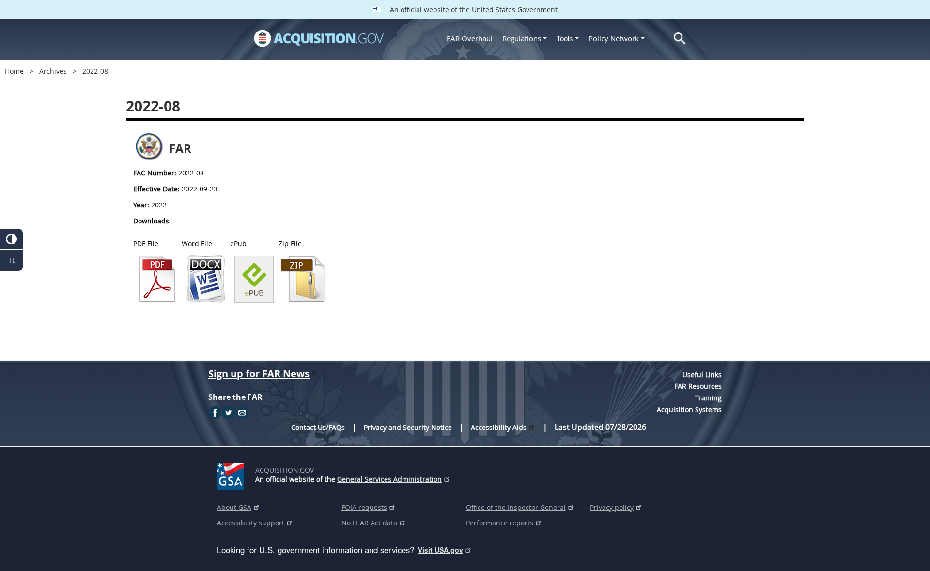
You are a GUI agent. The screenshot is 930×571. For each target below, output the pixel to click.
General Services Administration (389, 479)
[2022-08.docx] (206, 300)
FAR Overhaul (470, 38)
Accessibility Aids (499, 427)
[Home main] (318, 38)
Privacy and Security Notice (408, 427)
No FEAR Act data (369, 522)
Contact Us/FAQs (318, 427)
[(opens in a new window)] (232, 474)
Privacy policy (612, 507)
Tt (11, 260)
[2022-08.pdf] (157, 300)
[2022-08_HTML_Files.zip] (303, 300)
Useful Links (702, 374)
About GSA (234, 507)
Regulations (521, 38)
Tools (566, 38)
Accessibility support (250, 522)
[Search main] (680, 38)
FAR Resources (698, 386)
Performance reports (499, 522)
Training (708, 397)
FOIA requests (364, 507)
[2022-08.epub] (254, 300)
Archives (53, 71)
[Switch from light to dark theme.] (11, 239)
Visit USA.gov (440, 549)
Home (14, 71)
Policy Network (614, 38)
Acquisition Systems (689, 409)
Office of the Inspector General (516, 507)
